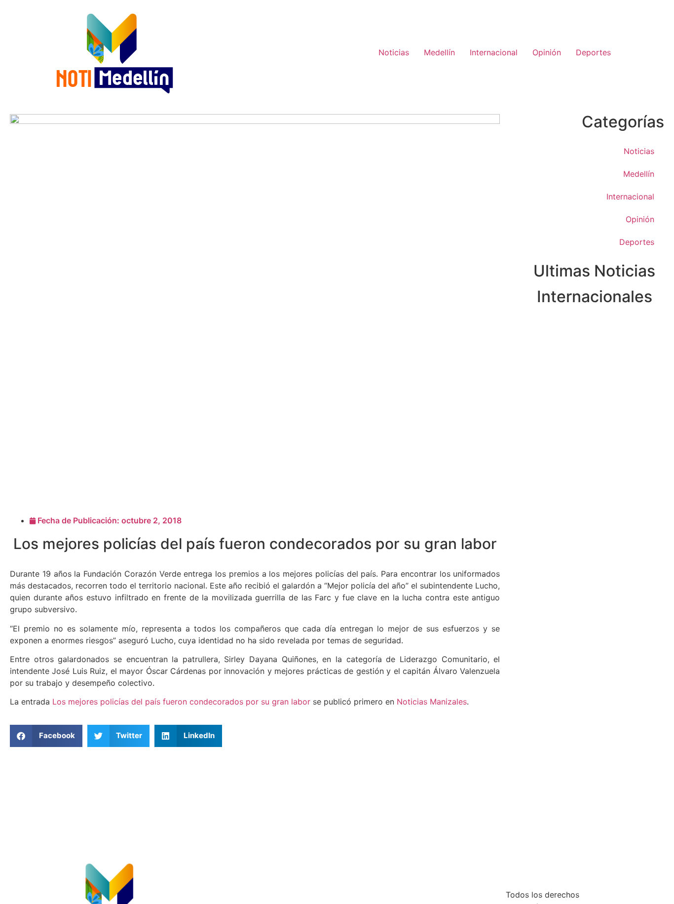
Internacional (494, 52)
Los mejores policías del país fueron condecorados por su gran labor (181, 702)
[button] (46, 736)
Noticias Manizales (432, 702)
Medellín (439, 52)
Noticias (393, 52)
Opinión (546, 52)
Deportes (593, 52)
